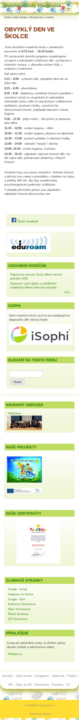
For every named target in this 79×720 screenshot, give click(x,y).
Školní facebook (27, 221)
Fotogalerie (42, 676)
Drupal (46, 714)
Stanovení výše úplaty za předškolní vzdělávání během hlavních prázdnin (33, 285)
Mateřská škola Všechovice (32, 5)
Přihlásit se (15, 654)
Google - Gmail (17, 589)
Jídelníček (58, 676)
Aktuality (7, 676)
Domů (7, 17)
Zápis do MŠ (24, 684)
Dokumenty (42, 684)
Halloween (14, 413)
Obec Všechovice (19, 609)
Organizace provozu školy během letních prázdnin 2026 (36, 276)
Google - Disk (16, 599)
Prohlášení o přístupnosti (39, 705)
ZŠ (68, 684)
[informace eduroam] (29, 251)
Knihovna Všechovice (22, 604)
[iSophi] (40, 343)
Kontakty (57, 684)
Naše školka (20, 17)
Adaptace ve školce (20, 594)
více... (68, 292)
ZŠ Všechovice (17, 619)
